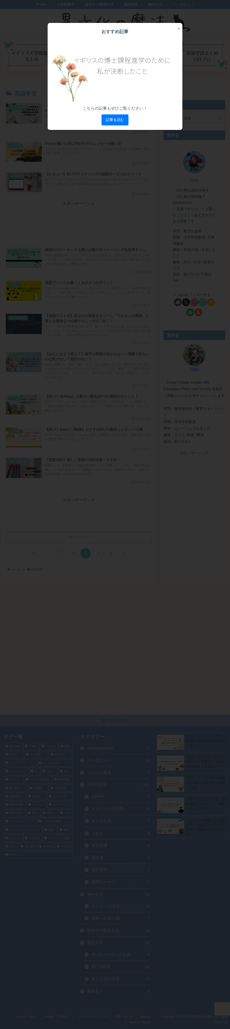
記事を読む (115, 120)
